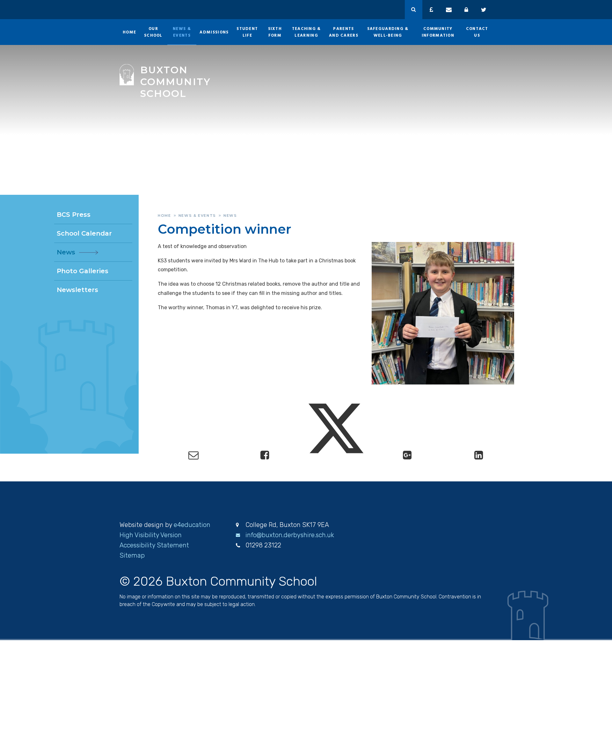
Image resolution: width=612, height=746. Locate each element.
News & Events (197, 215)
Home (164, 215)
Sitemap (132, 555)
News (230, 215)
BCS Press (74, 214)
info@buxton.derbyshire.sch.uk (289, 535)
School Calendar (84, 233)
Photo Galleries (82, 271)
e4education (192, 525)
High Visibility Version (151, 535)
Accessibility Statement (154, 545)
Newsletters (77, 290)
